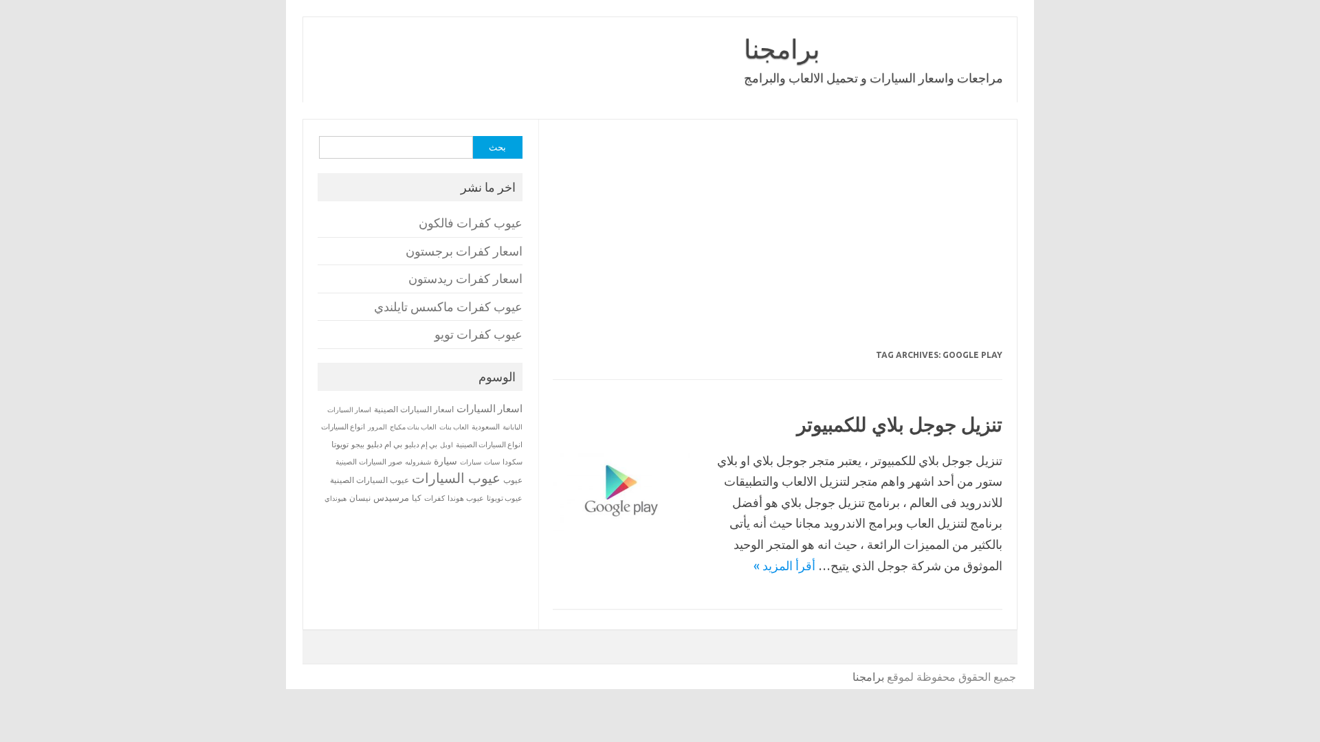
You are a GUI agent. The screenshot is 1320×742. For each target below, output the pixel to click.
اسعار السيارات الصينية (414, 409)
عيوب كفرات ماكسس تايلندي (448, 306)
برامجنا (782, 48)
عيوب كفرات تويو (478, 334)
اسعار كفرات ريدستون (465, 278)
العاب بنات (454, 427)
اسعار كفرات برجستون (464, 251)
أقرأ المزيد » (784, 565)
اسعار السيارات (489, 408)
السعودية (486, 427)
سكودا (512, 462)
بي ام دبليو (384, 444)
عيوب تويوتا (504, 498)
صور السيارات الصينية (369, 462)
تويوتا (340, 444)
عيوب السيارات (456, 478)
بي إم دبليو (421, 444)
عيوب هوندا (466, 498)
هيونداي (335, 498)
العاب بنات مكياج (413, 427)
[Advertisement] (776, 243)
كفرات (434, 498)
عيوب (512, 479)
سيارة (445, 461)
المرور (377, 427)
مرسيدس (391, 497)
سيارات (470, 462)
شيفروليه (418, 462)
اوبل (446, 445)
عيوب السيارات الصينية (369, 479)
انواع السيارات (343, 427)
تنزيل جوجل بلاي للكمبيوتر (899, 424)
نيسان (360, 497)
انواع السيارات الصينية (489, 444)
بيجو (357, 444)
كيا (416, 497)
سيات (492, 462)
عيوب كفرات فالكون (470, 222)
